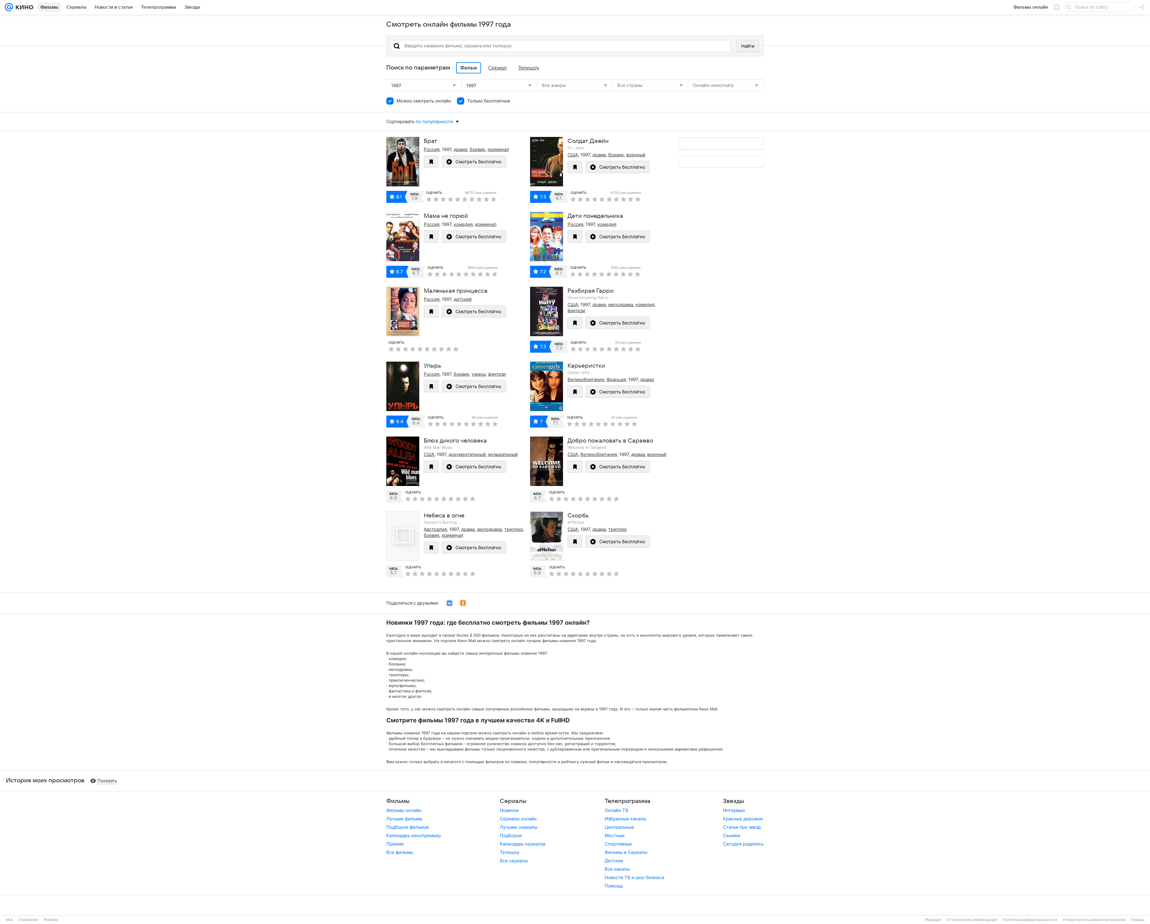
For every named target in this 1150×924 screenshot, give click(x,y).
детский (463, 299)
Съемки (731, 835)
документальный (467, 454)
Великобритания (586, 379)
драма (460, 149)
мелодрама (620, 304)
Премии (395, 844)
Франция (616, 379)
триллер (513, 529)
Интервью (734, 810)
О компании (28, 920)
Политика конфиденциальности (1030, 920)
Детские (614, 860)
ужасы (479, 374)
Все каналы (617, 869)
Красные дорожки (743, 819)
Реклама (51, 920)
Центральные (619, 827)
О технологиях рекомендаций (972, 920)
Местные (615, 835)
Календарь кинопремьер (413, 835)
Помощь (614, 886)
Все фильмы (399, 852)
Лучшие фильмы (404, 819)
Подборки (511, 835)
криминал (498, 149)
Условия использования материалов (1094, 920)
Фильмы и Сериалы (626, 852)
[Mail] (9, 7)
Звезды (733, 801)
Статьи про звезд (742, 827)
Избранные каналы (625, 819)
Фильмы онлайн (403, 810)
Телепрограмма (627, 801)
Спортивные (618, 844)
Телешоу (509, 852)
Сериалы (513, 801)
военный (635, 155)
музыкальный (503, 454)
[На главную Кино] (23, 7)
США (573, 155)
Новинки (509, 810)
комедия (463, 224)
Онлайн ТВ (616, 810)
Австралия (435, 529)
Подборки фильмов (407, 827)
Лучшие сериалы (518, 827)
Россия (431, 149)
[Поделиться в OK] (463, 603)
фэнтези (576, 310)
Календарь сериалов (522, 844)
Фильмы (398, 801)
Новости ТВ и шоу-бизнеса (634, 877)
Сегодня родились (743, 844)
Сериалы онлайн (518, 819)
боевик (477, 149)
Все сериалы (514, 860)
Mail (9, 920)
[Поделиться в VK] (449, 603)
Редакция (933, 920)
